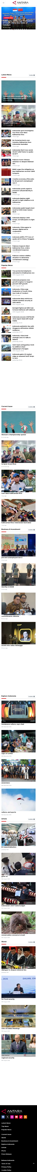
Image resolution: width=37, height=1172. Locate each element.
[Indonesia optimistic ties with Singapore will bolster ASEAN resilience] (6, 329)
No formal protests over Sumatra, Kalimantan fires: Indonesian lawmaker (21, 142)
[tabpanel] (18, 19)
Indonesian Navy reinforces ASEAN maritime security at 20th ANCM (22, 300)
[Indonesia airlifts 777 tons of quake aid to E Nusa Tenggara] (6, 240)
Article (4, 819)
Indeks (30, 407)
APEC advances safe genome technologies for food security (17, 998)
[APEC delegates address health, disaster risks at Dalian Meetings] (18, 1016)
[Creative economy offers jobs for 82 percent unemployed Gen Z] (6, 182)
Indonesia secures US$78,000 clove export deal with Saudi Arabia (23, 319)
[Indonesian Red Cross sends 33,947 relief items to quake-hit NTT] (6, 153)
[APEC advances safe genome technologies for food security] (18, 987)
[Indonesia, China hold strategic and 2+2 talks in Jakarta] (6, 338)
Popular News (7, 265)
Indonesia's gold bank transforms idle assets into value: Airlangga (16, 644)
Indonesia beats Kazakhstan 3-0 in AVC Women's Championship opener (16, 434)
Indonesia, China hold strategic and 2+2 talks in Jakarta (21, 337)
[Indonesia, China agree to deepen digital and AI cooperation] (6, 230)
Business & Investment (10, 529)
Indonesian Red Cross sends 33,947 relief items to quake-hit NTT (23, 152)
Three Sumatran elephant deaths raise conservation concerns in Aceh (16, 934)
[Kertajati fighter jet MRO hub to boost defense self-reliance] (6, 311)
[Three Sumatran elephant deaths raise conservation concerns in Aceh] (18, 922)
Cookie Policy (6, 1170)
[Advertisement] (18, 50)
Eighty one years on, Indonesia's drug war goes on (17, 875)
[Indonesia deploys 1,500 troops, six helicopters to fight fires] (6, 220)
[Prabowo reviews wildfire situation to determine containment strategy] (6, 258)
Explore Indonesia (8, 696)
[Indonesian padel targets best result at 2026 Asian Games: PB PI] (6, 211)
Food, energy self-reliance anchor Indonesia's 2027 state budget (14, 905)
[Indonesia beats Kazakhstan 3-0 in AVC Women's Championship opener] (18, 91)
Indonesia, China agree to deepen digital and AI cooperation (21, 229)
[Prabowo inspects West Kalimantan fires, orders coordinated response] (6, 249)
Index (31, 75)
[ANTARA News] (20, 2)
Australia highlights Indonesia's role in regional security (15, 1057)
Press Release (6, 1154)
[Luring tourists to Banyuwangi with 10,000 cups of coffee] (18, 741)
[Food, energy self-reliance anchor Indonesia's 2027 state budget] (18, 893)
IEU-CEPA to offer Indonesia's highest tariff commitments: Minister (18, 615)
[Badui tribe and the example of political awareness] (18, 770)
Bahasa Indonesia (7, 1160)
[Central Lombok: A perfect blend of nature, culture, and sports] (18, 800)
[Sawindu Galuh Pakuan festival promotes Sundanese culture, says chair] (18, 712)
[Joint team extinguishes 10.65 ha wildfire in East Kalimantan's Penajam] (6, 348)
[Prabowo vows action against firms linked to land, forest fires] (18, 116)
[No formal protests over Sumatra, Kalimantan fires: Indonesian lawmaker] (6, 143)
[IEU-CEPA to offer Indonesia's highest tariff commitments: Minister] (18, 604)
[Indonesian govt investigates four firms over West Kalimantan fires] (6, 133)
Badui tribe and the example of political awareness (16, 782)
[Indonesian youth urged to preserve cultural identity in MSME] (6, 191)
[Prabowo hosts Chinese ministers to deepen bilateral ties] (6, 162)
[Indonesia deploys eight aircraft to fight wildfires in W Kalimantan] (6, 201)
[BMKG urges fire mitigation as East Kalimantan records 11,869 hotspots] (6, 172)
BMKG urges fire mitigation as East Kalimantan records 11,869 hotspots (23, 171)
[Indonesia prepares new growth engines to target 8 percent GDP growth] (6, 283)
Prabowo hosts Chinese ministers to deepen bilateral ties (22, 161)
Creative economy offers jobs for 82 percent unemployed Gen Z (23, 181)
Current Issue (6, 406)
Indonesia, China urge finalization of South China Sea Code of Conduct (18, 23)
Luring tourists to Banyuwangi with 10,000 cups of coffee (17, 752)
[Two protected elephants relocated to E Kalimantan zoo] (6, 274)
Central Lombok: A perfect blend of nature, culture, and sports (17, 811)
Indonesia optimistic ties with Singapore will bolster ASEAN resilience (23, 328)
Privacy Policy (6, 1167)
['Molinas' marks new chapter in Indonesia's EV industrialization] (18, 834)
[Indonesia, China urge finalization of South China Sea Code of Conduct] (6, 292)
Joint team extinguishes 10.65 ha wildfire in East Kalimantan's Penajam (23, 347)
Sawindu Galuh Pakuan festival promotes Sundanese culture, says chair (17, 723)
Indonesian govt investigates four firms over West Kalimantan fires (23, 132)
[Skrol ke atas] (33, 1163)
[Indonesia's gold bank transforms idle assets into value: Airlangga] (18, 633)
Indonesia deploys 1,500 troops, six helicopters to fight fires (23, 219)
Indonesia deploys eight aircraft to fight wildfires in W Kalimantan (23, 200)
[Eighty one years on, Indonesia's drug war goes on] (18, 864)
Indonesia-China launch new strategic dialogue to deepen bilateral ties (15, 969)
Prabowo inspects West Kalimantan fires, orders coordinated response (21, 248)
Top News (5, 1126)
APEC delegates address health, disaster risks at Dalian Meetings (17, 1027)
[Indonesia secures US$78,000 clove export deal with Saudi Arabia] (6, 320)
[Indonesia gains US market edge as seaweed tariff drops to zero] (6, 357)
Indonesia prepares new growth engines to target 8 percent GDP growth (22, 282)
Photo (3, 1151)
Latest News (6, 75)
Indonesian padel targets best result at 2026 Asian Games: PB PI (23, 210)
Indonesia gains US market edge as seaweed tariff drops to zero (23, 356)
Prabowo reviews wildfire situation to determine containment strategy (21, 257)
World (3, 942)
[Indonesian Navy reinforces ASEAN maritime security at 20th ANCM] (6, 301)
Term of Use (5, 1164)
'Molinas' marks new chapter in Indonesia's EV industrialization (17, 846)
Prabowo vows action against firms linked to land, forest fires (17, 463)
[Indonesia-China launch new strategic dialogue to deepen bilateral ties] (18, 957)
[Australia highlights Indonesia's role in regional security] (18, 1045)
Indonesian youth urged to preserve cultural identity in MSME (22, 190)
